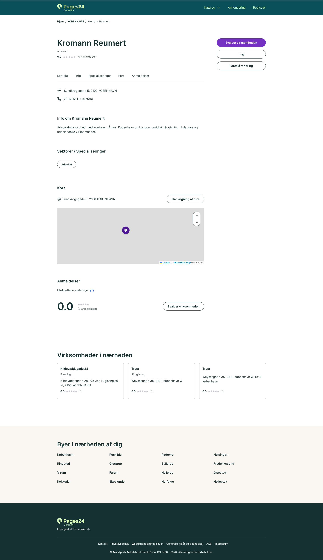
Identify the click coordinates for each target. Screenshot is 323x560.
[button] (126, 231)
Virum (61, 472)
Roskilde (115, 454)
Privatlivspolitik (119, 543)
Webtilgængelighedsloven (147, 543)
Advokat (66, 164)
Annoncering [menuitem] (237, 7)
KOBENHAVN (76, 21)
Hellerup (167, 472)
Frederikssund (224, 463)
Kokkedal (63, 481)
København (65, 454)
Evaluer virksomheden (183, 306)
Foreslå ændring (241, 66)
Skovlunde (116, 481)
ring (241, 54)
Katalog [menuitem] (209, 7)
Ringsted (63, 463)
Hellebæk (220, 481)
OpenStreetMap (182, 262)
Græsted (220, 472)
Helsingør (220, 454)
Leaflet (166, 262)
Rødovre (167, 454)
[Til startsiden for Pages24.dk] (70, 7)
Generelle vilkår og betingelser (184, 543)
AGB (209, 543)
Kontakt (102, 543)
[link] (90, 381)
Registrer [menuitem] (259, 7)
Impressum (221, 543)
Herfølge (168, 481)
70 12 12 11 (71, 99)
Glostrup (115, 463)
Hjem (60, 21)
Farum (113, 472)
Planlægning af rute (185, 199)
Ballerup (167, 463)
